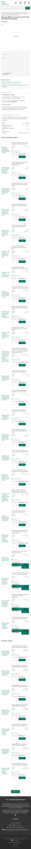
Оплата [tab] (9, 92)
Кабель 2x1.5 (17, 82)
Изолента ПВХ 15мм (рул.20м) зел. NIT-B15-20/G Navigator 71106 (19, 227)
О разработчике (15, 846)
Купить (22, 156)
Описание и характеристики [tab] (8, 115)
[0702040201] (15, 36)
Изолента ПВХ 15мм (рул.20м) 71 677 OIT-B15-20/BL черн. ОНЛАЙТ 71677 (20, 164)
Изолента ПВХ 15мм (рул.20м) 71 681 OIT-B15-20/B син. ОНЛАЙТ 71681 (20, 185)
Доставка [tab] (4, 92)
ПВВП (3, 82)
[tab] (18, 115)
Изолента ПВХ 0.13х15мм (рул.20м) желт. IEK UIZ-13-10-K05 (19, 247)
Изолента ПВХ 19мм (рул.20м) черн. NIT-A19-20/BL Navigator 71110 (19, 431)
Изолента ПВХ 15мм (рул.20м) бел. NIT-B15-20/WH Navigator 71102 (19, 206)
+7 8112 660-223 (15, 562)
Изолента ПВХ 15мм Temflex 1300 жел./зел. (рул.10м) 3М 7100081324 (20, 596)
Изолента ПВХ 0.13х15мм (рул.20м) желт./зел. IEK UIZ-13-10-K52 (19, 329)
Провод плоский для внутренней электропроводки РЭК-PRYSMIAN (14, 86)
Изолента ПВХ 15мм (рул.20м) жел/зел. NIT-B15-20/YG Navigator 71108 (20, 308)
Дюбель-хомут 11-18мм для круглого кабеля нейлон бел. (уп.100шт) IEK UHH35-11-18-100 (20, 491)
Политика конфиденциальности (15, 842)
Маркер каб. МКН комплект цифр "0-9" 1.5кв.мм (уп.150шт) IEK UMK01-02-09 (20, 532)
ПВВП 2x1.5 (9, 82)
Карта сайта (15, 844)
